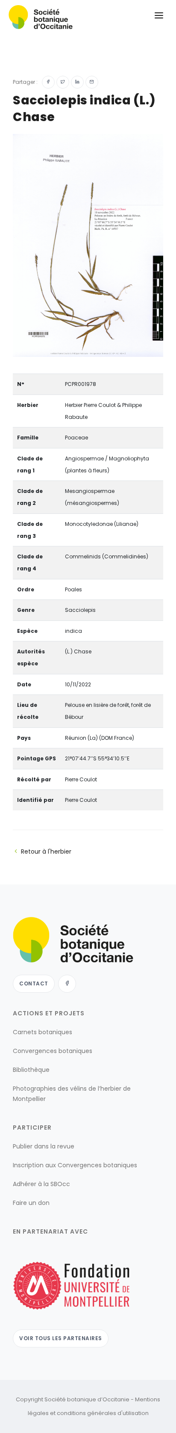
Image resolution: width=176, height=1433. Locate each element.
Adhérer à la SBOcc (41, 1184)
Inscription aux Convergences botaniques (75, 1165)
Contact (33, 983)
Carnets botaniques (42, 1032)
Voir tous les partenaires (60, 1338)
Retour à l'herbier (46, 851)
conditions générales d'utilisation (103, 1413)
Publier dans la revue (43, 1146)
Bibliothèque (31, 1069)
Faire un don (31, 1203)
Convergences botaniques (52, 1051)
